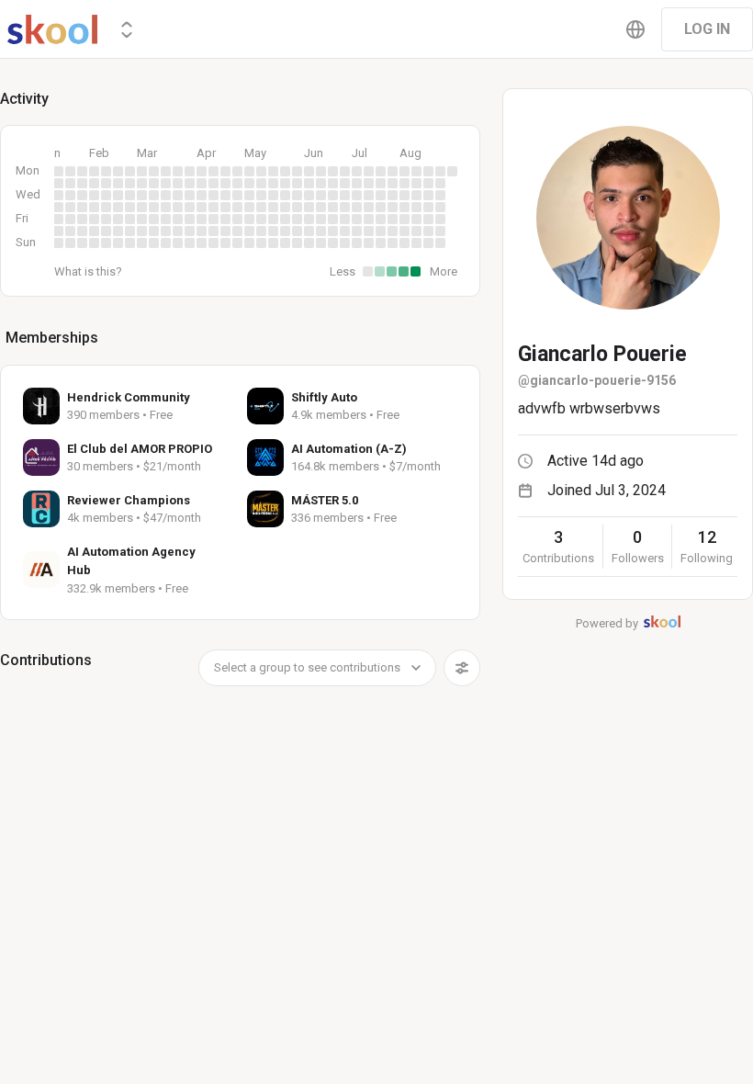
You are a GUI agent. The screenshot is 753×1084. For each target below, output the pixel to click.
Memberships (52, 337)
